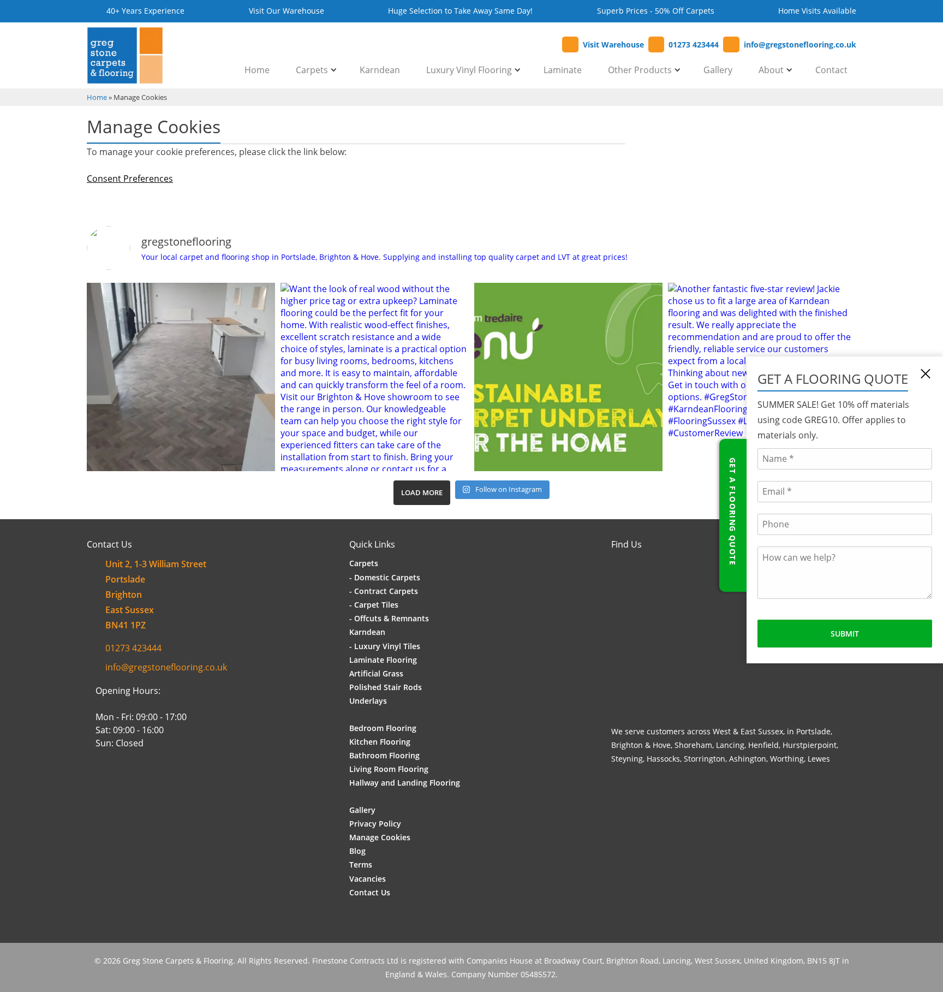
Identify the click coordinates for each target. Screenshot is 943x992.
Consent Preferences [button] (130, 179)
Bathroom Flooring (384, 755)
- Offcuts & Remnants (389, 618)
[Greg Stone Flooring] (125, 77)
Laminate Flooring (383, 660)
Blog (357, 851)
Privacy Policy (375, 823)
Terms (360, 864)
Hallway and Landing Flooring (404, 782)
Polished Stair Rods (385, 687)
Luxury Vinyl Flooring (469, 70)
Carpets (312, 70)
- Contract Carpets (383, 591)
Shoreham (693, 745)
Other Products (640, 70)
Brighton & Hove (641, 745)
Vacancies (367, 879)
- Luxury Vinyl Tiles (384, 646)
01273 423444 (133, 648)
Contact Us (369, 892)
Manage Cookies (379, 837)
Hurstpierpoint (810, 745)
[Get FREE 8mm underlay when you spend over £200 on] (568, 377)
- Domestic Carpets (384, 577)
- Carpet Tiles (373, 604)
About (771, 70)
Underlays (368, 701)
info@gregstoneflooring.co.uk (166, 667)
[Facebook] (96, 787)
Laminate (563, 70)
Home (257, 70)
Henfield (763, 745)
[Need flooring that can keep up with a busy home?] (181, 377)
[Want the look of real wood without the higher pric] (374, 377)
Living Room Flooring (388, 769)
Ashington (747, 758)
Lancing (730, 745)
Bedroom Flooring (382, 728)
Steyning (627, 758)
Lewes (819, 758)
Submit (845, 633)
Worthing (787, 758)
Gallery (717, 70)
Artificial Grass (376, 673)
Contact (831, 70)
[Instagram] (111, 787)
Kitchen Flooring (379, 741)
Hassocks (663, 758)
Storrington (704, 758)
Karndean (380, 70)
